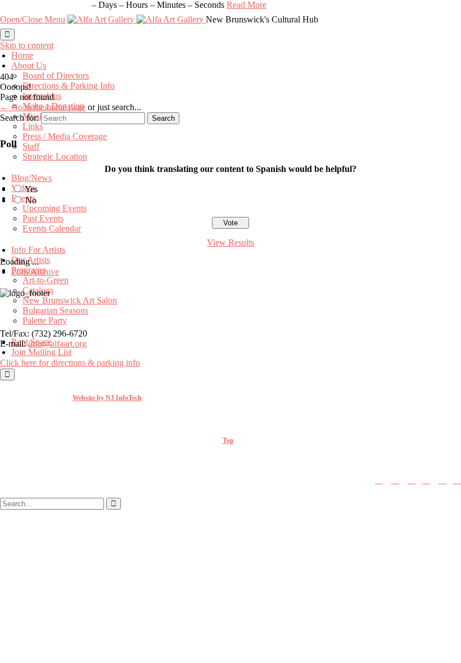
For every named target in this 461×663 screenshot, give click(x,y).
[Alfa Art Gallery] (136, 19)
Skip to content (26, 45)
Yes (31, 189)
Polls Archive (35, 271)
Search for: (19, 117)
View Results (230, 242)
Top (228, 440)
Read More (246, 5)
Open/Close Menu (32, 19)
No (31, 200)
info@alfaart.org (57, 343)
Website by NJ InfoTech (107, 398)
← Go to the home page (42, 107)
